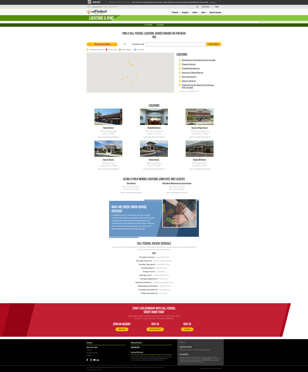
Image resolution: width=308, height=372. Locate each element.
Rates (89, 6)
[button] (131, 65)
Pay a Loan (205, 6)
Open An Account (215, 12)
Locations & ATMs (97, 6)
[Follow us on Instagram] (91, 360)
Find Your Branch (155, 329)
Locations (148, 25)
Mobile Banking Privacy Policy (201, 350)
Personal (175, 12)
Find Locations (213, 44)
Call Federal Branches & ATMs (96, 49)
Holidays (160, 25)
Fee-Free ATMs (140, 49)
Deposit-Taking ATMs (127, 49)
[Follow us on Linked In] (98, 360)
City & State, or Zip (138, 44)
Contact (89, 350)
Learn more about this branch (108, 137)
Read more (213, 2)
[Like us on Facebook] (88, 360)
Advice (195, 12)
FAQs (105, 6)
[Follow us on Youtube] (94, 360)
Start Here (122, 329)
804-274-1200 (92, 347)
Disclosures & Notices (186, 350)
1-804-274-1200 (206, 358)
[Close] (219, 1)
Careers (89, 355)
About (203, 12)
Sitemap (182, 342)
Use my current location (102, 44)
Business (185, 12)
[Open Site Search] (197, 7)
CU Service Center (112, 49)
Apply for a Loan (112, 6)
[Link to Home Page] (97, 12)
